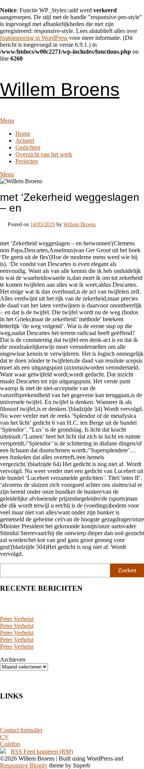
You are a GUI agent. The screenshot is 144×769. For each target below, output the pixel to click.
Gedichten (27, 147)
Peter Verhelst (16, 619)
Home (22, 133)
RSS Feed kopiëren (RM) (42, 751)
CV (4, 737)
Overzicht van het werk (43, 154)
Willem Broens (59, 89)
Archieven (12, 659)
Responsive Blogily (24, 765)
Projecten (26, 161)
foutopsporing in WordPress (34, 38)
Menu (7, 120)
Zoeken (127, 570)
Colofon (10, 744)
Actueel (24, 140)
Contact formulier (21, 730)
